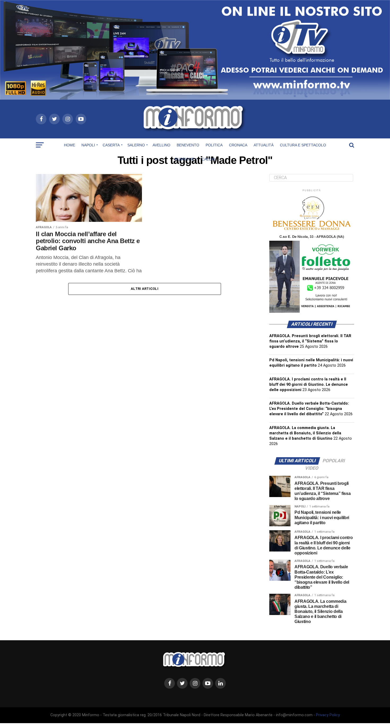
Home (69, 145)
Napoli (88, 145)
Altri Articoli (144, 289)
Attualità (264, 145)
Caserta (111, 145)
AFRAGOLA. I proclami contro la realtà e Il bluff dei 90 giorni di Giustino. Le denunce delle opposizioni (308, 384)
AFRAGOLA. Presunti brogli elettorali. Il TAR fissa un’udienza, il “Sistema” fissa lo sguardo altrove (310, 341)
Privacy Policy (328, 715)
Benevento (188, 145)
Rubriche (184, 159)
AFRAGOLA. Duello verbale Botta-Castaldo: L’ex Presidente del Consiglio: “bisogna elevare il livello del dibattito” (309, 408)
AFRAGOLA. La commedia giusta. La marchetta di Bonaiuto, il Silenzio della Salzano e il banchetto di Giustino (305, 433)
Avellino (161, 145)
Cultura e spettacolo (303, 145)
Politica (214, 145)
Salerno (136, 145)
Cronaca (238, 145)
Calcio (208, 159)
